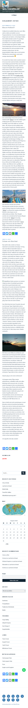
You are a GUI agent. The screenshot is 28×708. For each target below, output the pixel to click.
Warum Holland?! (8, 27)
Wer (8, 555)
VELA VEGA (5, 483)
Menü (14, 15)
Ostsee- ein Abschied (9, 241)
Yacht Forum (5, 645)
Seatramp (5, 600)
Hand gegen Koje (7, 658)
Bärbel (11, 119)
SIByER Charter (6, 623)
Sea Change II (6, 626)
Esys (3, 664)
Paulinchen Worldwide (8, 607)
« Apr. (7, 544)
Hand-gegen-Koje (7, 661)
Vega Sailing (5, 619)
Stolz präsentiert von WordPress (10, 704)
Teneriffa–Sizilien (6, 492)
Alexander (5, 564)
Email (3, 573)
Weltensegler (11, 9)
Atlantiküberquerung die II (9, 495)
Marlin (4, 610)
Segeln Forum (6, 642)
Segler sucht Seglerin (8, 667)
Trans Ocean (5, 639)
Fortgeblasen (5, 603)
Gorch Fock (11, 73)
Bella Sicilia (5, 489)
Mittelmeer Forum (7, 648)
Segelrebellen (6, 629)
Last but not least (7, 486)
